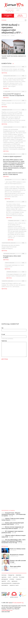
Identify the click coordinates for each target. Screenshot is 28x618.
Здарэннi (4, 577)
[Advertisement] (14, 307)
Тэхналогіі (18, 579)
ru (10, 11)
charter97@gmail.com (7, 610)
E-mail (3, 334)
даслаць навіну (10, 10)
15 (21, 33)
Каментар (4, 340)
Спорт (9, 577)
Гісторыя (21, 577)
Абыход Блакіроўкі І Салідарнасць (11, 583)
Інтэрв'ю (11, 579)
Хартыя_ (14, 5)
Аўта (9, 581)
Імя (2, 328)
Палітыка (4, 575)
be (8, 11)
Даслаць (5, 359)
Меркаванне (5, 546)
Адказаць (4, 72)
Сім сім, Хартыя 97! (20, 16)
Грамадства (11, 575)
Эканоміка (18, 575)
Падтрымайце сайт (8, 16)
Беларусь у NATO (14, 585)
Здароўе (4, 581)
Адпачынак (14, 581)
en (12, 11)
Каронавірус (5, 585)
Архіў (17, 10)
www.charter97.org (18, 602)
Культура (15, 577)
